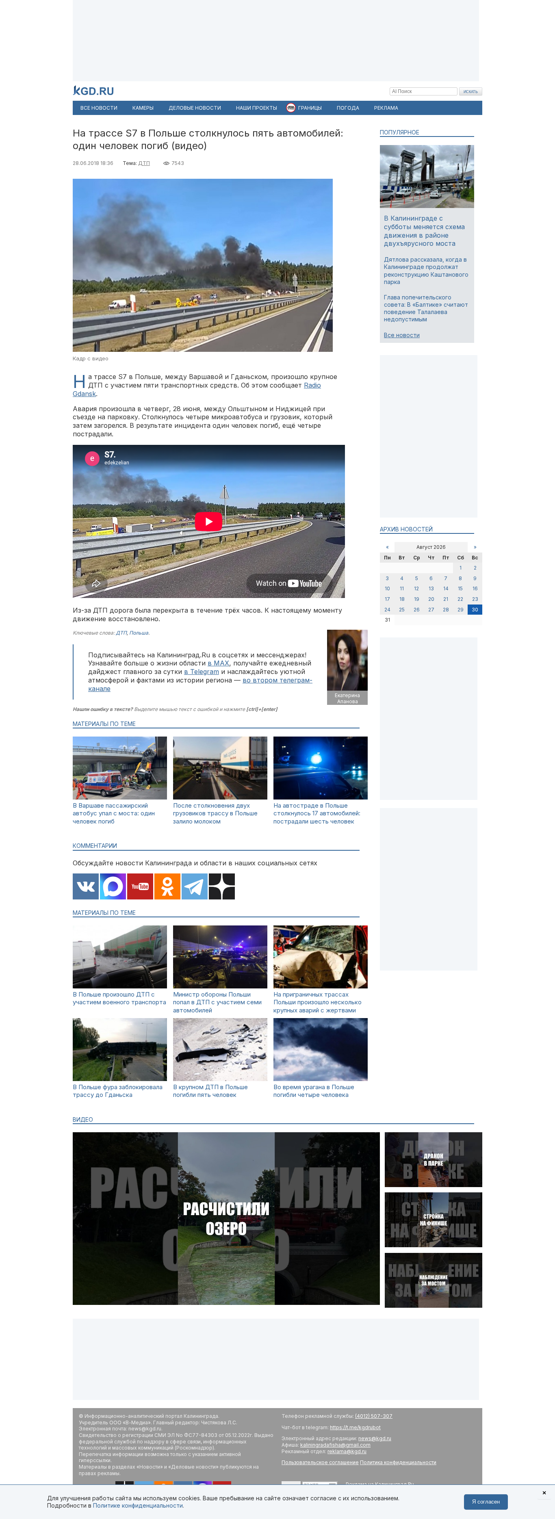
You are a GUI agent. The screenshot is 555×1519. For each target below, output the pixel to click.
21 (445, 599)
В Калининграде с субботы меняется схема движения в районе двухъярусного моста (424, 230)
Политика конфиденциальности (398, 1462)
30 (475, 610)
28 (446, 610)
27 (431, 610)
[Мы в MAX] (113, 887)
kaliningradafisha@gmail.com (335, 1445)
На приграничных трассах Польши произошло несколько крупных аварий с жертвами (317, 1002)
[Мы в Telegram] (195, 887)
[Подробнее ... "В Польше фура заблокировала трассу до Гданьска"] (120, 1079)
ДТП (144, 163)
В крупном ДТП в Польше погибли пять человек (210, 1091)
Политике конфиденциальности (138, 1505)
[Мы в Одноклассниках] (167, 887)
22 (460, 599)
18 (402, 599)
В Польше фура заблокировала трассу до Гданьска (118, 1091)
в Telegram (201, 671)
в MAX (218, 663)
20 (431, 599)
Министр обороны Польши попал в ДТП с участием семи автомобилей (217, 1002)
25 (402, 610)
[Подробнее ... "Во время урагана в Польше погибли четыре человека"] (320, 1079)
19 (416, 599)
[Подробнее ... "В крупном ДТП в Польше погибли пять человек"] (220, 1079)
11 (402, 588)
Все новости (402, 335)
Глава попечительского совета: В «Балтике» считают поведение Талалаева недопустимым (426, 308)
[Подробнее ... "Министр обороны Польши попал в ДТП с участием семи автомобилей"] (220, 986)
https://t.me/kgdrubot (355, 1427)
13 (431, 588)
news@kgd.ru (374, 1438)
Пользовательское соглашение (320, 1462)
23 (475, 599)
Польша (138, 633)
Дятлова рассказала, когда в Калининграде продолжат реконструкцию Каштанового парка (426, 270)
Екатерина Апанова (347, 698)
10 (387, 588)
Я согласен (486, 1502)
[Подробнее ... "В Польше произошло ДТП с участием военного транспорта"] (120, 986)
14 (446, 588)
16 (475, 588)
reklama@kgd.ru (346, 1451)
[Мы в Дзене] (222, 887)
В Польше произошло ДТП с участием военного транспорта (119, 998)
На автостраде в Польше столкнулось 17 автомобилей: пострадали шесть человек (316, 813)
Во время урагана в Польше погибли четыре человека (313, 1091)
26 (417, 610)
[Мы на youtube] (140, 887)
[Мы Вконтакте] (86, 887)
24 (387, 610)
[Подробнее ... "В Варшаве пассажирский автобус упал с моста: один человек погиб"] (120, 797)
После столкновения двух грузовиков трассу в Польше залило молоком (215, 813)
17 (387, 599)
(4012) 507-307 (373, 1416)
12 (416, 588)
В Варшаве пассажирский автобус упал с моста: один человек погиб (114, 813)
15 (460, 588)
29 (460, 610)
